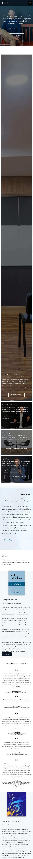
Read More (8, 540)
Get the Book (17, 35)
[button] (16, 395)
